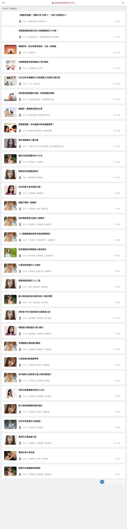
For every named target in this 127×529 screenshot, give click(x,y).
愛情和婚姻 (32, 115)
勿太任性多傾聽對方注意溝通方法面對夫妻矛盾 (39, 77)
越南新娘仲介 (33, 37)
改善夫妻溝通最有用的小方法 (31, 390)
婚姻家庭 (39, 178)
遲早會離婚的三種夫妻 (28, 140)
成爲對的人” (42, 21)
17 (117, 482)
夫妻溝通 (39, 396)
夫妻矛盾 (36, 84)
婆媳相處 (36, 287)
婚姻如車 (31, 53)
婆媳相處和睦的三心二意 (29, 281)
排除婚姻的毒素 (34, 99)
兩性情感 (31, 162)
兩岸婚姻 (31, 224)
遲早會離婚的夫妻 (57, 146)
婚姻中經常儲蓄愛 (35, 131)
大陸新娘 (39, 162)
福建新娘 (47, 474)
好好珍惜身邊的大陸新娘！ (30, 421)
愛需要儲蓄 (47, 131)
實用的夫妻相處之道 (27, 437)
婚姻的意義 (32, 21)
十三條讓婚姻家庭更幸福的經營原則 (34, 234)
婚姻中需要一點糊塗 (27, 202)
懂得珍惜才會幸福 (26, 452)
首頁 (6, 9)
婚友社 (39, 365)
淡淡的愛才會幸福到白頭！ (30, 187)
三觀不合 (31, 146)
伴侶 (30, 302)
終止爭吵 (39, 68)
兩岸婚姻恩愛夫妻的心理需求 (31, 218)
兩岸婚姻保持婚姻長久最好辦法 (32, 249)
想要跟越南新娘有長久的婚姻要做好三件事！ (38, 31)
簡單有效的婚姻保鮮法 (28, 171)
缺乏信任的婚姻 (42, 146)
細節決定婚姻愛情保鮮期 (29, 468)
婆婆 (30, 287)
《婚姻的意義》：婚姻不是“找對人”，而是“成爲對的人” (42, 15)
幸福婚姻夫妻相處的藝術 (29, 343)
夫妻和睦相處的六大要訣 (29, 265)
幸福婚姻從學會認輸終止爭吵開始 (33, 62)
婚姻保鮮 (31, 178)
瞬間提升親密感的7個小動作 (30, 327)
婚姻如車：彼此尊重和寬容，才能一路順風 (37, 46)
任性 (30, 84)
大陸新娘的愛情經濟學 (28, 359)
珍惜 (38, 459)
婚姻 (38, 209)
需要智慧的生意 (44, 115)
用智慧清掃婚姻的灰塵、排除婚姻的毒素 (36, 93)
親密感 (47, 381)
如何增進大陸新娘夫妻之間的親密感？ (35, 374)
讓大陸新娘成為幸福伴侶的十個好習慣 (35, 296)
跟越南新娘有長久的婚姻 (49, 37)
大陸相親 (39, 443)
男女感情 (44, 302)
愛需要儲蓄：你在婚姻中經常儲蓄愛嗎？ (36, 124)
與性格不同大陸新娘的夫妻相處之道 (34, 312)
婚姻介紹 (39, 271)
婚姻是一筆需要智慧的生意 (30, 109)
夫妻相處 (31, 349)
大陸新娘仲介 (41, 240)
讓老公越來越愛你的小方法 (30, 156)
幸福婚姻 (31, 68)
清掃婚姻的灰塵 (48, 99)
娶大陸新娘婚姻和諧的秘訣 (30, 406)
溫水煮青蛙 (48, 256)
